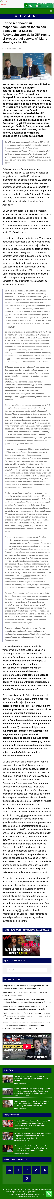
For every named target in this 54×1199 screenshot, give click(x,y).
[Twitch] (38, 16)
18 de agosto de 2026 (22, 1128)
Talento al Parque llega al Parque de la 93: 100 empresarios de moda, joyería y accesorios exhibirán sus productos (32, 1123)
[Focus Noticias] (6, 4)
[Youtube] (16, 16)
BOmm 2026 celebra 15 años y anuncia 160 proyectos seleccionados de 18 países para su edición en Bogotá (32, 1135)
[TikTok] (33, 16)
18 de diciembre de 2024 (13, 49)
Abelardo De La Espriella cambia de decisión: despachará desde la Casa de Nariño (31, 1078)
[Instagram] (25, 16)
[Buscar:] (27, 970)
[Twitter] (29, 16)
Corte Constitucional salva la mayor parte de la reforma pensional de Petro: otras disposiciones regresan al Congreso (32, 1091)
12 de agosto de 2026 (22, 1153)
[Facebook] (20, 16)
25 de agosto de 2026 (22, 1083)
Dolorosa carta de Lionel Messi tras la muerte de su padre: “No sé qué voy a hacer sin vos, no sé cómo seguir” (30, 1148)
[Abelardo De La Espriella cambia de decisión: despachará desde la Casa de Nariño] (8, 1079)
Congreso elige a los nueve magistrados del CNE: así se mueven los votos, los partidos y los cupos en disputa (31, 1103)
